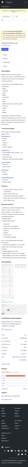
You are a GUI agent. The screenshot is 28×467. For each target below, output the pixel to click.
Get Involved (18, 420)
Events (16, 423)
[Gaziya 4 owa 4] (24, 306)
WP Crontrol (4, 170)
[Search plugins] (16, 16)
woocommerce (22, 359)
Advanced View (5, 364)
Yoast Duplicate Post (7, 177)
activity (14, 357)
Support (5, 66)
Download (4, 49)
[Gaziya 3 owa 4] (11, 301)
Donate (17, 426)
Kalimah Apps (6, 45)
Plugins (16, 413)
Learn (2, 420)
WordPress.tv (5, 428)
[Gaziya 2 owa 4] (24, 266)
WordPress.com (6, 433)
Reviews (5, 58)
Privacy (3, 416)
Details (5, 55)
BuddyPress (5, 440)
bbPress (4, 438)
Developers (4, 426)
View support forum (6, 399)
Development (6, 62)
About (3, 408)
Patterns (17, 416)
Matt (3, 435)
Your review (4, 388)
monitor (24, 357)
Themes (17, 411)
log (21, 357)
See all (25, 388)
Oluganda (7, 447)
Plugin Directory (5, 6)
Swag (17, 428)
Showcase (17, 408)
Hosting (3, 413)
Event (18, 357)
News (2, 411)
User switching (5, 162)
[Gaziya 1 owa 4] (11, 266)
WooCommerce (5, 136)
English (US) (24, 353)
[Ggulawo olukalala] (25, 2)
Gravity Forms (5, 150)
